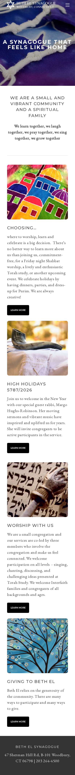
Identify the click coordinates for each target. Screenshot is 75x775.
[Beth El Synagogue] (31, 10)
